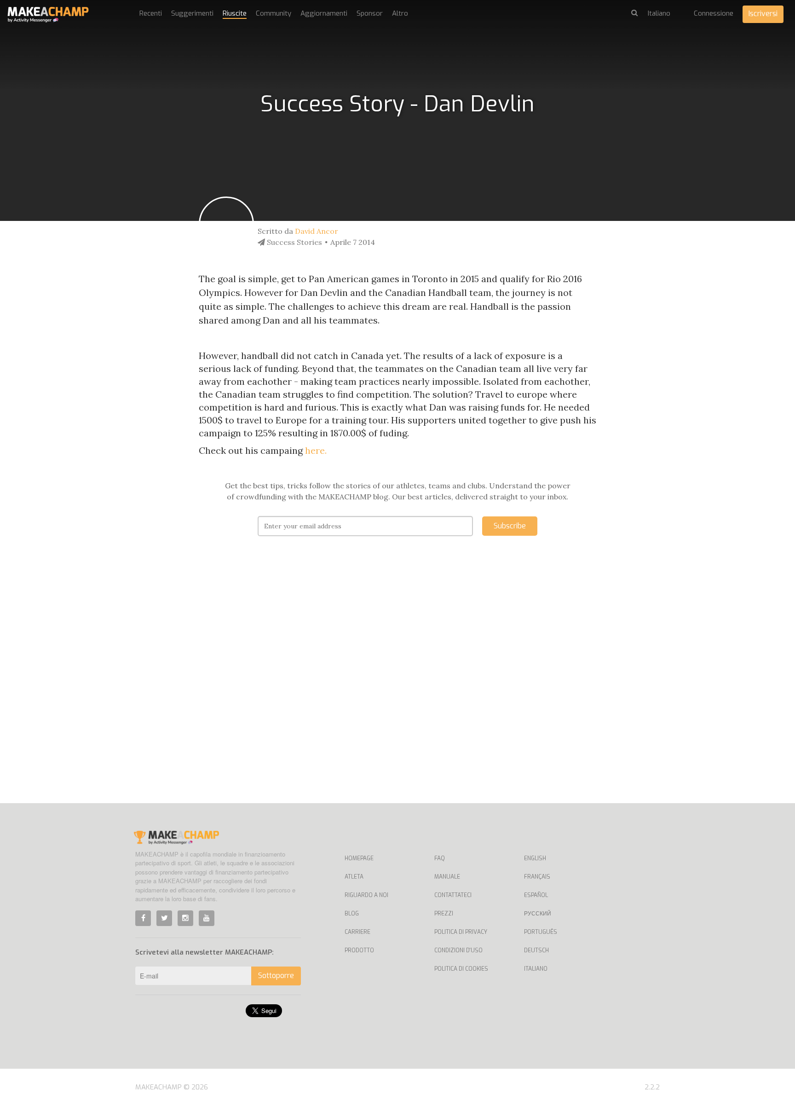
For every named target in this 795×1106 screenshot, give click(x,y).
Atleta (354, 876)
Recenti (150, 13)
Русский (537, 913)
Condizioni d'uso (458, 950)
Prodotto (359, 950)
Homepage (359, 858)
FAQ (439, 858)
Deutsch (536, 950)
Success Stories (293, 242)
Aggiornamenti (323, 13)
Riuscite (235, 13)
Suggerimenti (192, 13)
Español (536, 895)
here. (317, 450)
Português (540, 932)
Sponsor (370, 13)
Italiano (535, 969)
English (535, 858)
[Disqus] (397, 683)
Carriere (357, 932)
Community (273, 13)
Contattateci (453, 895)
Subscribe (510, 526)
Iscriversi (763, 13)
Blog (352, 913)
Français (537, 876)
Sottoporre (276, 975)
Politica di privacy (460, 932)
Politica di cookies (461, 969)
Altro (400, 13)
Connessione (713, 13)
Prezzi (443, 913)
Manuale (447, 876)
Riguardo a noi (366, 895)
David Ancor (316, 231)
